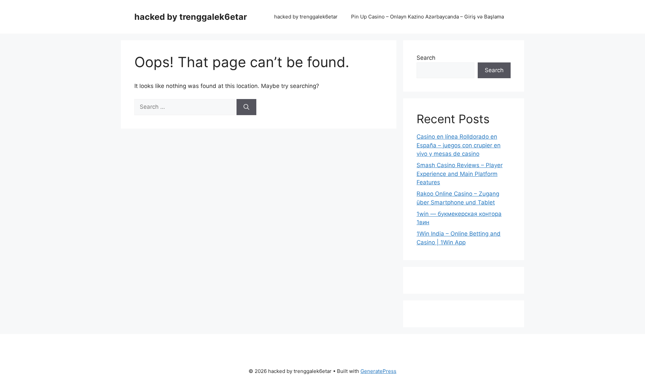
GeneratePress (378, 371)
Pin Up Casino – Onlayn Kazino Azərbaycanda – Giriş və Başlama (427, 16)
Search (426, 57)
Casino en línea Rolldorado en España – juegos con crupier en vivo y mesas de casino (459, 145)
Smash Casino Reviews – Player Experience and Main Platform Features (460, 174)
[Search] (246, 107)
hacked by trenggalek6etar (190, 17)
